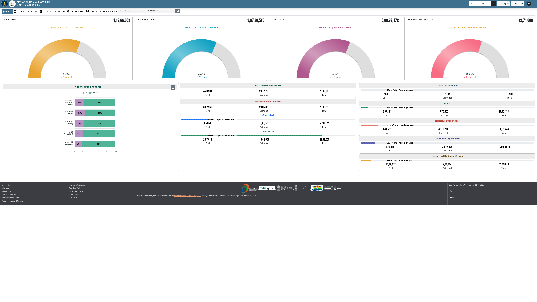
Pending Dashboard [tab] (27, 11)
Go (177, 11)
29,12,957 (324, 91)
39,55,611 (505, 147)
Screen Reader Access (10, 198)
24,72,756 (264, 91)
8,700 (510, 94)
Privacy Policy (74, 195)
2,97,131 (387, 112)
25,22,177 (391, 164)
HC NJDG (518, 3)
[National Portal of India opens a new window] (267, 189)
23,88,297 (324, 107)
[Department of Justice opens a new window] (285, 189)
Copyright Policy (75, 188)
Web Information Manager (12, 201)
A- (472, 3)
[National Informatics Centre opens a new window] (332, 189)
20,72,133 (504, 112)
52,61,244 (504, 129)
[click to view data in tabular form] (173, 87)
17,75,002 (443, 112)
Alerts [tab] (8, 11)
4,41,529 (387, 129)
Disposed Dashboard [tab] (53, 11)
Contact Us (6, 191)
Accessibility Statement (11, 195)
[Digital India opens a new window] (250, 189)
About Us (6, 185)
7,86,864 (447, 164)
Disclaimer (73, 198)
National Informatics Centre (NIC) (187, 196)
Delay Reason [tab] (76, 11)
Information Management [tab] (103, 11)
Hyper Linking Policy (76, 191)
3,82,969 (207, 107)
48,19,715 (443, 129)
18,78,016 (389, 147)
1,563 (385, 94)
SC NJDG (504, 3)
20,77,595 (447, 147)
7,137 (447, 94)
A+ (483, 3)
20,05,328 (264, 107)
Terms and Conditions (77, 185)
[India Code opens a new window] (317, 189)
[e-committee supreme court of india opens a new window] (302, 189)
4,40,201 (207, 91)
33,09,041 (504, 164)
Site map (5, 188)
